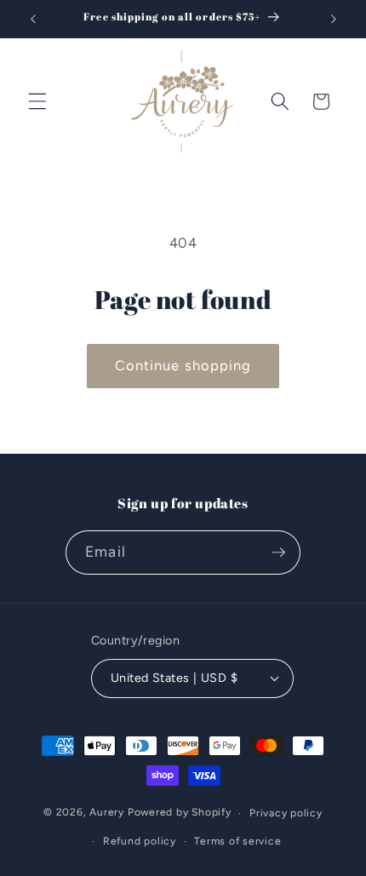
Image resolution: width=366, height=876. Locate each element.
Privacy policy (286, 813)
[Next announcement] (333, 18)
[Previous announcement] (33, 18)
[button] (37, 101)
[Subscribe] (278, 552)
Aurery (106, 813)
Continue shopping (183, 365)
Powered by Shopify (180, 813)
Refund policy (139, 841)
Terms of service (237, 841)
